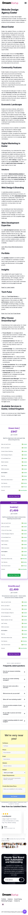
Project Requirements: (9, 775)
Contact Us (17, 901)
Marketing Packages (6, 901)
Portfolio (3, 899)
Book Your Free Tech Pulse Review (10, 313)
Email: (4, 756)
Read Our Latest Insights (7, 287)
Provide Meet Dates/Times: (10, 786)
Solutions (10, 899)
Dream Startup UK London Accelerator (17, 911)
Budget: (5, 769)
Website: (5, 763)
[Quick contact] (25, 912)
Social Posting (18, 899)
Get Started (14, 796)
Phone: (4, 749)
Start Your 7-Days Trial (14, 496)
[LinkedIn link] (2, 904)
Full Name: (5, 743)
